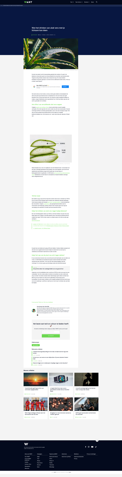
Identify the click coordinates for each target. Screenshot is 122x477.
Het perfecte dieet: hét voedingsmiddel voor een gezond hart (48, 268)
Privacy (75, 458)
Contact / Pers (28, 464)
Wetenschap (35, 34)
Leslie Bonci (46, 203)
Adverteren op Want (66, 456)
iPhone (38, 460)
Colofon (26, 462)
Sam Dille (39, 34)
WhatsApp (51, 467)
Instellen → (65, 86)
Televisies (51, 464)
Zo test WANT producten (28, 459)
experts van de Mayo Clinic (42, 107)
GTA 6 (50, 458)
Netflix (50, 462)
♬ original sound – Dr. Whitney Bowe (41, 228)
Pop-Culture (78, 2)
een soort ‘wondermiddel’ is (54, 202)
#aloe (60, 225)
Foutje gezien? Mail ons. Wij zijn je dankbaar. (42, 302)
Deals (92, 2)
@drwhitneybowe (36, 220)
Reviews (86, 2)
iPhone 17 (51, 460)
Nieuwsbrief (27, 466)
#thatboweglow (50, 225)
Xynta (70, 472)
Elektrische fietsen (53, 456)
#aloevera (56, 225)
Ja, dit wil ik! (51, 335)
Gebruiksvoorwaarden (79, 456)
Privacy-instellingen (91, 454)
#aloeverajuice (65, 225)
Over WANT (27, 456)
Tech (71, 2)
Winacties (27, 468)
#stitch (34, 224)
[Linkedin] (37, 315)
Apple (38, 456)
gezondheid (35, 345)
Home (2, 5)
